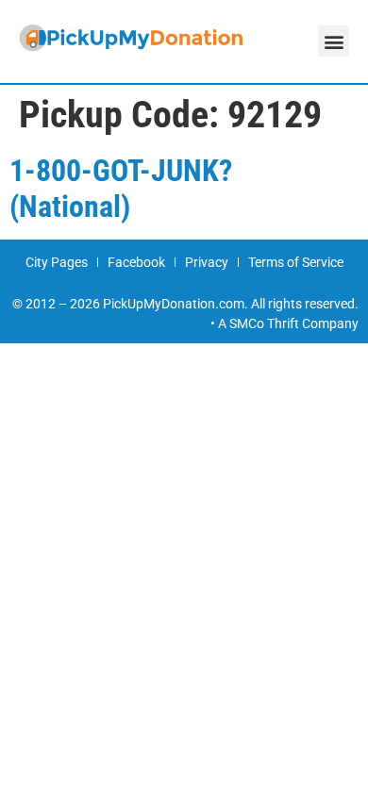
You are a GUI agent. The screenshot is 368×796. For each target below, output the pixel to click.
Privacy (206, 262)
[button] (333, 41)
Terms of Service (295, 262)
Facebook (136, 262)
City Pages (56, 262)
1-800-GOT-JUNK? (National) (120, 188)
